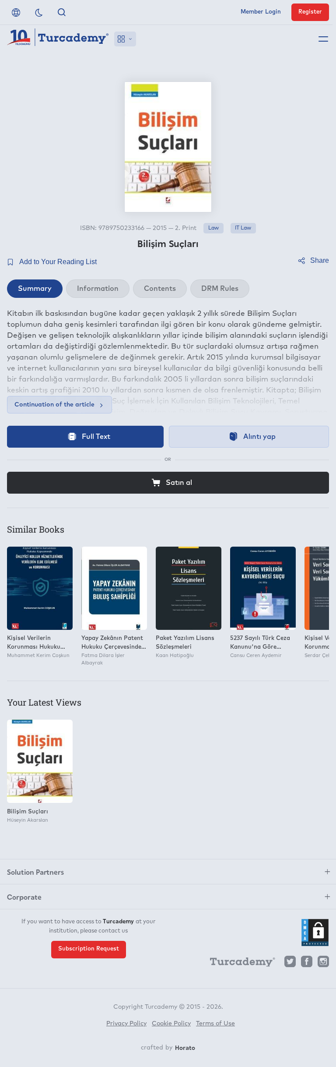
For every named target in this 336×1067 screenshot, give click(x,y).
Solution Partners (35, 871)
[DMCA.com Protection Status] (315, 933)
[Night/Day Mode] (39, 12)
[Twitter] (290, 963)
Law (213, 228)
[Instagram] (323, 963)
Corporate (24, 896)
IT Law (243, 228)
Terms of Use (215, 1024)
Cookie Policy (171, 1024)
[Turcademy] (238, 963)
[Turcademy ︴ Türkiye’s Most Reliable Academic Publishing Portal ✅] (58, 39)
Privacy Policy (126, 1024)
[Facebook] (306, 963)
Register (310, 12)
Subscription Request (88, 949)
